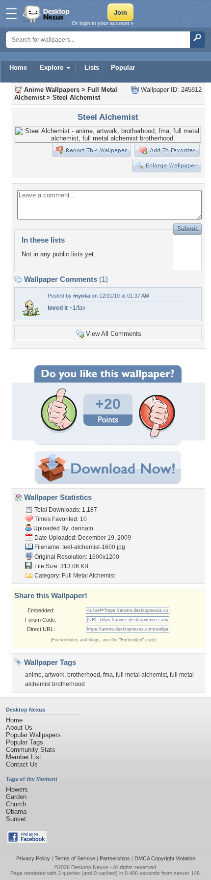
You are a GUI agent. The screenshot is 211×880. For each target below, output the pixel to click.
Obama (16, 811)
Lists (91, 67)
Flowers (17, 789)
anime (33, 674)
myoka (81, 296)
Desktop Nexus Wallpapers (47, 14)
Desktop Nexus (89, 867)
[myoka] (30, 315)
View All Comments (113, 333)
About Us (19, 727)
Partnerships (115, 858)
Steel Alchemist (76, 97)
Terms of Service (74, 858)
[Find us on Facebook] (27, 841)
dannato (82, 528)
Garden (16, 796)
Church (16, 804)
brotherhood (83, 674)
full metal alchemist (141, 674)
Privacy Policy (33, 858)
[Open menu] (11, 14)
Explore (51, 67)
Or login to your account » (102, 23)
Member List (23, 757)
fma (108, 674)
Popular (123, 67)
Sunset (16, 819)
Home (18, 67)
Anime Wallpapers (51, 89)
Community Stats (30, 749)
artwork (54, 674)
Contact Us (22, 764)
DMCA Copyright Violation (164, 858)
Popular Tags (24, 742)
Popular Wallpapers (33, 735)
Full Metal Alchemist (88, 575)
